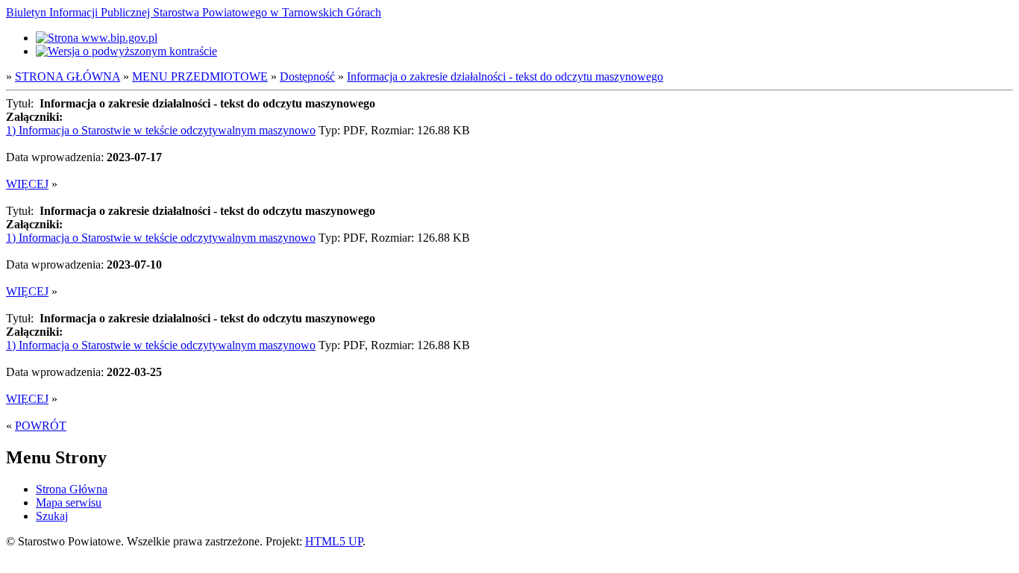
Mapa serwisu (68, 502)
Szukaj (52, 516)
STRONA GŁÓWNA (67, 76)
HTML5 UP (334, 541)
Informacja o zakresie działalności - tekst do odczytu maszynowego (505, 76)
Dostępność (307, 76)
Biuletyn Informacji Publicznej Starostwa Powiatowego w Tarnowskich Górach (193, 12)
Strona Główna (71, 489)
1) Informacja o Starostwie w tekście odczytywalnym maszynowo (161, 130)
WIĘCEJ (27, 184)
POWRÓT (40, 425)
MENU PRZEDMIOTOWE (200, 76)
